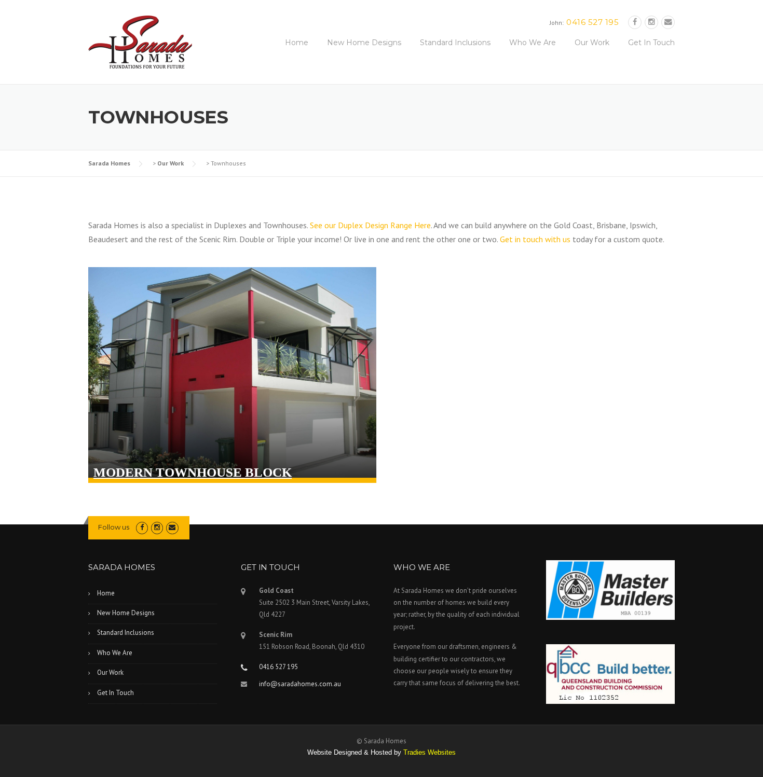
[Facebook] (635, 22)
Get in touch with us (535, 239)
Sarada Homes (109, 163)
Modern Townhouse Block (192, 472)
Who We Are (532, 42)
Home (296, 42)
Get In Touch (651, 42)
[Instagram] (651, 22)
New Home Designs (364, 42)
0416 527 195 (592, 22)
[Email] (668, 22)
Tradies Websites (429, 752)
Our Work (592, 42)
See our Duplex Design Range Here (370, 225)
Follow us (113, 527)
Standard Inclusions (455, 42)
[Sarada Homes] (140, 41)
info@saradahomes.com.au (300, 683)
